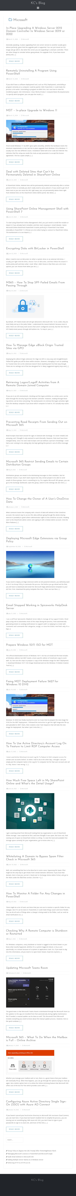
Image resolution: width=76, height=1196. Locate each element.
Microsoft (26, 39)
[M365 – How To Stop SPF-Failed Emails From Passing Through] (25, 306)
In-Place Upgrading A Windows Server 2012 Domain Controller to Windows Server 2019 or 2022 (35, 31)
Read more (14, 61)
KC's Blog (38, 3)
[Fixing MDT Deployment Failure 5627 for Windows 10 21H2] (30, 705)
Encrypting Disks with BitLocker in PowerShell (35, 248)
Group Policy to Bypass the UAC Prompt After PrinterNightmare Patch (32, 1151)
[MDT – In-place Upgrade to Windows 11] (30, 131)
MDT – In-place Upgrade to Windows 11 (31, 110)
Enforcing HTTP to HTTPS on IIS (19, 1163)
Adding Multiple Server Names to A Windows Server (25, 1160)
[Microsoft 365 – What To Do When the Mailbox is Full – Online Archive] (30, 1062)
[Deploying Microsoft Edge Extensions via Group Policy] (30, 564)
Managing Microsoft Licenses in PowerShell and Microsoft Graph (30, 1154)
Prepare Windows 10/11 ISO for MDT (29, 645)
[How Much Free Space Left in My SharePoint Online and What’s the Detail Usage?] (30, 811)
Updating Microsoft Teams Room (27, 968)
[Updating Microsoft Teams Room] (30, 992)
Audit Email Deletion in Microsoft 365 (21, 1157)
